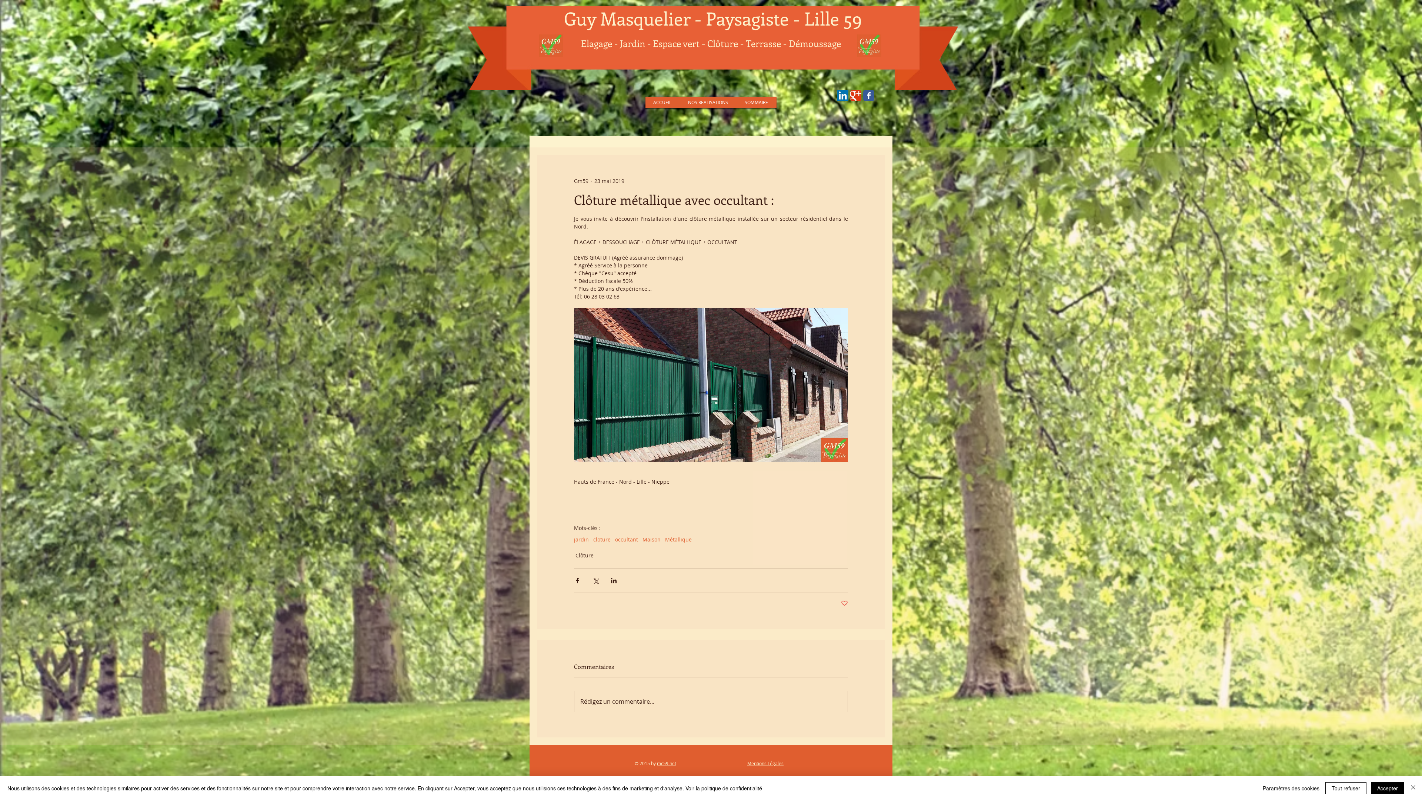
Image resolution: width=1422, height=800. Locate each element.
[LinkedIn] (842, 95)
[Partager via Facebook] (577, 580)
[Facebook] (868, 95)
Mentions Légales (765, 763)
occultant (626, 539)
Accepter (1387, 788)
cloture (602, 539)
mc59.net (666, 763)
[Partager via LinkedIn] (613, 580)
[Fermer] (1413, 788)
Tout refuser (1346, 788)
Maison (651, 539)
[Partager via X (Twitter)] (595, 580)
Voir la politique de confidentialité (723, 788)
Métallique (678, 539)
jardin (581, 539)
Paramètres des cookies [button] (1291, 788)
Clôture (584, 555)
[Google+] (855, 95)
